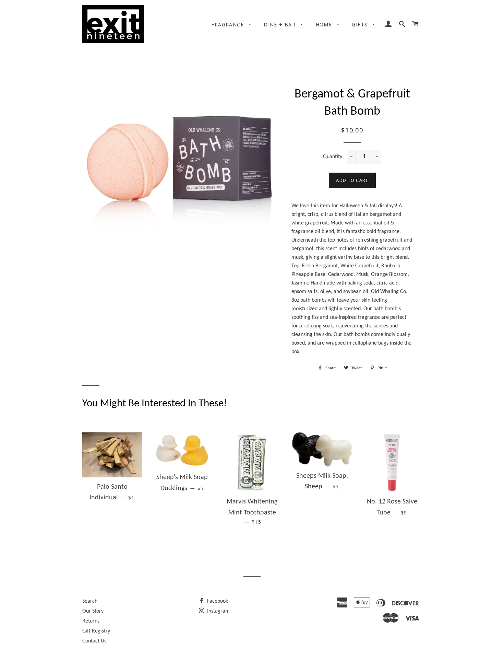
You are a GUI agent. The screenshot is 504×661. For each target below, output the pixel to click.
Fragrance (228, 24)
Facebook (217, 601)
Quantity (332, 157)
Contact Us (94, 641)
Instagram (218, 611)
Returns (90, 621)
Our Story (93, 611)
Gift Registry (96, 631)
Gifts (360, 24)
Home (325, 24)
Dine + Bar (280, 24)
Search (89, 601)
